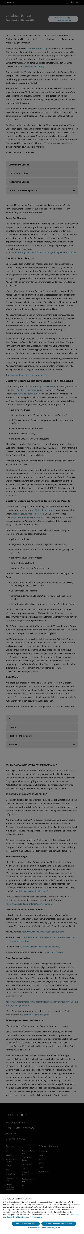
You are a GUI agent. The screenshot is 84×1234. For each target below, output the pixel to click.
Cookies (74, 1214)
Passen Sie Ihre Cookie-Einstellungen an (44, 1228)
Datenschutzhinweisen (16, 1217)
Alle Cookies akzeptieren (26, 1223)
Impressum (37, 1217)
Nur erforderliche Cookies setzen (59, 1223)
